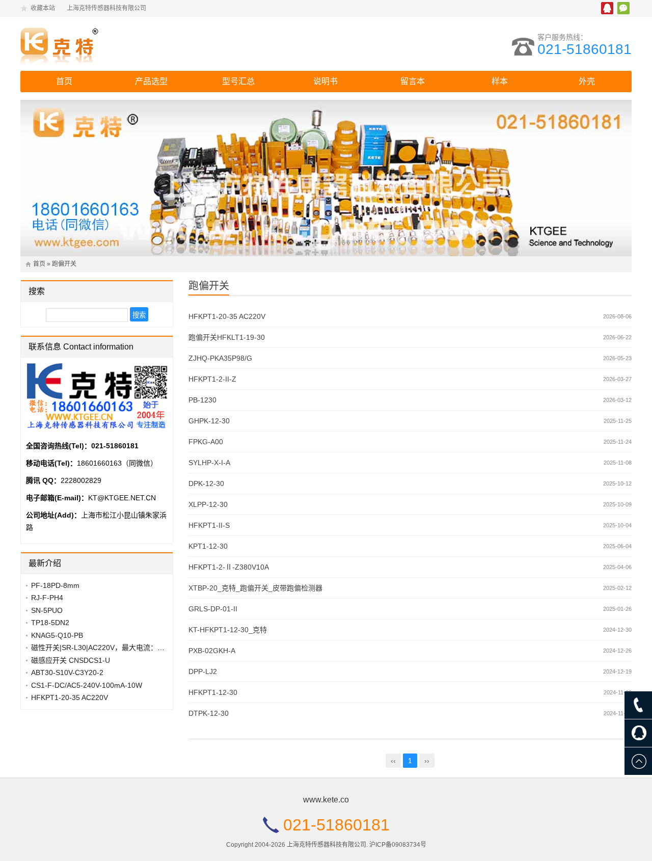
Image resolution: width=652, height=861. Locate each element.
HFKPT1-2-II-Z (212, 379)
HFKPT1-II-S (209, 525)
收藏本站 (43, 8)
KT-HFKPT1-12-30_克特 (227, 630)
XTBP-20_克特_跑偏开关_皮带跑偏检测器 (255, 588)
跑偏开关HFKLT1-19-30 (226, 337)
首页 (64, 81)
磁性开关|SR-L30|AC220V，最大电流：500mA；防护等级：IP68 (134, 647)
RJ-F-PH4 (47, 598)
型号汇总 (238, 81)
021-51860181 (584, 49)
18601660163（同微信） (117, 463)
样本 (500, 81)
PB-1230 (202, 400)
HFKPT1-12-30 (212, 692)
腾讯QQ (607, 8)
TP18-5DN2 (50, 622)
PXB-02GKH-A (211, 651)
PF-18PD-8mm (55, 585)
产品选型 (151, 81)
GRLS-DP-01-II (212, 609)
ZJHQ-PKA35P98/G (220, 358)
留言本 (412, 81)
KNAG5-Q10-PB (57, 635)
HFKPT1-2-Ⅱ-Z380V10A (228, 567)
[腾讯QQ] (638, 733)
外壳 (587, 81)
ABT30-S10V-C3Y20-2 (67, 672)
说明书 (325, 81)
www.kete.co (326, 799)
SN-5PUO (47, 610)
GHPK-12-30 (209, 421)
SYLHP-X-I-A (209, 463)
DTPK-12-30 (208, 713)
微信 (623, 8)
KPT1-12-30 (208, 546)
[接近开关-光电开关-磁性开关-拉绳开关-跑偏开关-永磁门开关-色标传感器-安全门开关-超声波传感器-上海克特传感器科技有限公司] (109, 44)
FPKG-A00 (205, 442)
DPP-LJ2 (202, 671)
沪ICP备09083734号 (397, 844)
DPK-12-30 (206, 483)
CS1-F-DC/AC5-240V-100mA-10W (86, 685)
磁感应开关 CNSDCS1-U (70, 660)
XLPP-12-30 (208, 504)
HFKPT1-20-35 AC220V (226, 316)
